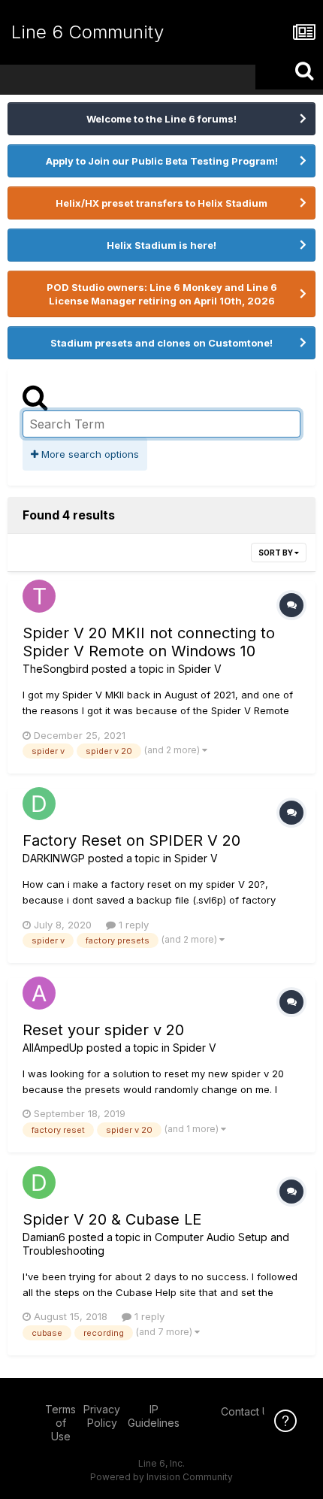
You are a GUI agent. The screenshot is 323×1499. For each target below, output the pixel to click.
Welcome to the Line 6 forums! (161, 119)
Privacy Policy (101, 1416)
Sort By (276, 552)
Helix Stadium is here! (161, 245)
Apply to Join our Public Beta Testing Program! (162, 161)
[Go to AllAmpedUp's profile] (39, 993)
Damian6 (44, 1237)
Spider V (200, 668)
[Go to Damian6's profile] (39, 1182)
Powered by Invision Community (161, 1476)
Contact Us (248, 1411)
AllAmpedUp (53, 1047)
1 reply (132, 925)
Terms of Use (60, 1423)
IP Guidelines (154, 1416)
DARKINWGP (54, 858)
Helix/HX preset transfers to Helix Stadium (161, 203)
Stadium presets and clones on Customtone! (161, 343)
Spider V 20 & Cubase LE (112, 1219)
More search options (88, 454)
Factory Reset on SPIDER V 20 (131, 840)
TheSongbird (56, 668)
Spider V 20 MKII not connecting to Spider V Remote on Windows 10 (149, 642)
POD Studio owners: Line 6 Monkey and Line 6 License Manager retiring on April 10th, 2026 (162, 294)
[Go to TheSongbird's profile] (39, 596)
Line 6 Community (87, 32)
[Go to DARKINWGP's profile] (39, 803)
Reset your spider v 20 (103, 1030)
